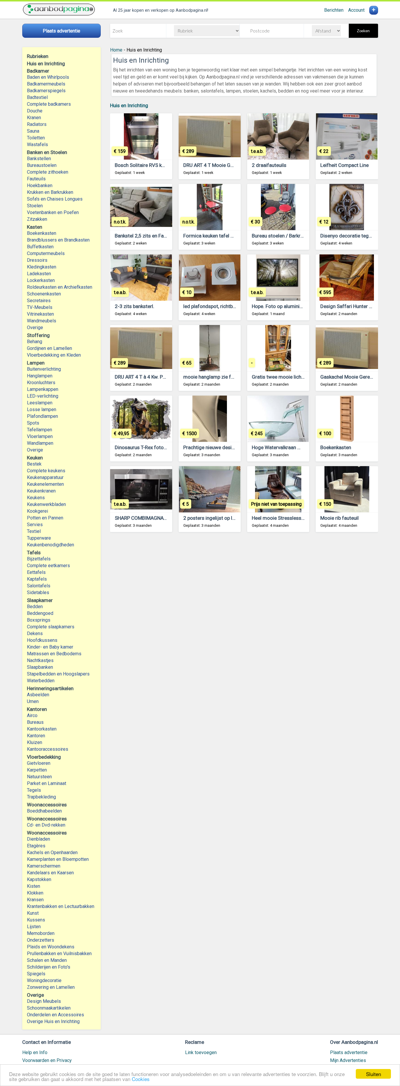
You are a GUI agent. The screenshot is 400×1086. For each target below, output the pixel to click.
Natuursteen (39, 776)
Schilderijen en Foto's (48, 967)
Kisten (33, 886)
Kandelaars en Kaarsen (50, 872)
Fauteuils (36, 179)
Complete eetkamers (48, 565)
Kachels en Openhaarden (52, 852)
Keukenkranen (41, 491)
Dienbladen (38, 839)
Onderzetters (40, 940)
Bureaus (35, 722)
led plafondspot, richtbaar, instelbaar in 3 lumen (235, 306)
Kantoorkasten (42, 729)
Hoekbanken (39, 185)
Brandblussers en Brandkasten (58, 240)
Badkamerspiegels (46, 90)
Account (356, 10)
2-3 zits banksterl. (134, 306)
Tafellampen (39, 429)
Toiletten (36, 138)
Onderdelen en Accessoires (55, 1014)
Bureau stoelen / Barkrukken (282, 236)
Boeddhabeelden (44, 811)
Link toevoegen (201, 1052)
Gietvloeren (38, 763)
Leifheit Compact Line (344, 165)
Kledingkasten (41, 267)
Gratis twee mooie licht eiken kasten (291, 377)
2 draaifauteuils (269, 165)
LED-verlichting (42, 396)
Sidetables (38, 592)
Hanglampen (39, 376)
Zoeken (363, 31)
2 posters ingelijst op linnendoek (219, 518)
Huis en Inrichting (129, 105)
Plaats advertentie (348, 1052)
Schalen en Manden (47, 960)
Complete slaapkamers (50, 627)
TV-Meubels (39, 307)
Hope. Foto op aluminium (279, 306)
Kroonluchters (41, 382)
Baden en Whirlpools (48, 77)
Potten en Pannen (45, 518)
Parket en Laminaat (46, 783)
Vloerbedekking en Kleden (54, 355)
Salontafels (38, 586)
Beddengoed (40, 613)
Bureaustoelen (42, 165)
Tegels (34, 790)
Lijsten (34, 926)
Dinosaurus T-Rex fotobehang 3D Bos (156, 447)
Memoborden (40, 933)
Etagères (36, 846)
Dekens (35, 633)
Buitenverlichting (44, 369)
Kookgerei (37, 511)
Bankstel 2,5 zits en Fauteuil (145, 236)
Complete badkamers (49, 104)
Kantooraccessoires (47, 749)
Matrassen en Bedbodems (54, 653)
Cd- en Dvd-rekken (46, 825)
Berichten (333, 10)
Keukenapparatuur (45, 477)
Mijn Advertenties (348, 1060)
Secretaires (39, 300)
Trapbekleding (41, 797)
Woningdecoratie (44, 980)
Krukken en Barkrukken (50, 192)
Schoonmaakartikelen (49, 1008)
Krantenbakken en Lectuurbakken (60, 906)
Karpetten (37, 770)
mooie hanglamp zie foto (211, 377)
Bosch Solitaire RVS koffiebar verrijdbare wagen (167, 165)
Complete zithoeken (47, 172)
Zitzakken (37, 219)
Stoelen (35, 205)
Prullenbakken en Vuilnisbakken (59, 953)
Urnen (33, 701)
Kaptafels (37, 579)
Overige (35, 327)
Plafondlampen (42, 416)
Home (116, 50)
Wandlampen (40, 443)
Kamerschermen (43, 866)
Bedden (35, 606)
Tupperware (39, 538)
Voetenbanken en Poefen (53, 212)
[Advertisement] (244, 609)
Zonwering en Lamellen (51, 987)
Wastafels (37, 144)
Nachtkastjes (40, 660)
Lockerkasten (41, 280)
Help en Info (34, 1052)
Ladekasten (39, 273)
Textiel (34, 531)
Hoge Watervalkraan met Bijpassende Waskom (303, 447)
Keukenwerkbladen (46, 504)
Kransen (35, 899)
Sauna (33, 131)
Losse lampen (41, 409)
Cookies (141, 1078)
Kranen (34, 117)
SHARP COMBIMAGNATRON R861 (152, 518)
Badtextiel (37, 97)
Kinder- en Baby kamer (50, 647)
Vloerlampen (40, 436)
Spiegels (36, 973)
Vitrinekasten (40, 314)
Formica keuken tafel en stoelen (218, 236)
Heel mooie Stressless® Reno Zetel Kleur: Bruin (304, 518)
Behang (34, 341)
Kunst (33, 913)
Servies (35, 524)
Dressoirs (37, 260)
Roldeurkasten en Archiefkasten (59, 287)
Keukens (36, 497)
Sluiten (373, 1074)
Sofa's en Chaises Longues (55, 199)
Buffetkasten (40, 246)
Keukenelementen (45, 484)
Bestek (34, 464)
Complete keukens (46, 470)
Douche (34, 111)
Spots (33, 423)
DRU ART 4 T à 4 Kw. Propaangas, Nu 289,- (161, 377)
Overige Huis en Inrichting (53, 1021)
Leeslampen (39, 403)
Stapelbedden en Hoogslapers (58, 674)
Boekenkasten (41, 233)
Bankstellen (39, 158)
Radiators (37, 124)
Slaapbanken (40, 667)
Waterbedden (40, 680)
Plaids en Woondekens (50, 947)
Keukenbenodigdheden (50, 545)
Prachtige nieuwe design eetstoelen (222, 447)
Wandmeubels (41, 321)
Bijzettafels (39, 559)
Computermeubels (46, 253)
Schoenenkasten (44, 294)
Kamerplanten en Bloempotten (58, 859)
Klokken (35, 893)
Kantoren (36, 735)
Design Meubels (44, 1001)
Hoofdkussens (42, 640)
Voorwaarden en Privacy (47, 1060)
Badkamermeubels (46, 84)
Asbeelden (38, 694)
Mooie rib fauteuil (339, 518)
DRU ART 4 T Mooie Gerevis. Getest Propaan (231, 165)
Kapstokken (39, 879)
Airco (32, 715)
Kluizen (34, 742)
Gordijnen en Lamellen (49, 348)
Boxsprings (38, 620)
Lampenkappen (42, 389)
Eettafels (36, 572)
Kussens (36, 920)
